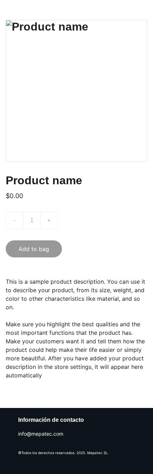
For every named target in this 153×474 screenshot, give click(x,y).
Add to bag (34, 248)
